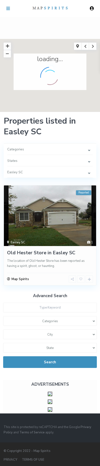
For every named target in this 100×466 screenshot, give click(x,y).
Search (50, 362)
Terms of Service (32, 432)
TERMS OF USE (33, 459)
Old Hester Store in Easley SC (41, 252)
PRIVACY (10, 459)
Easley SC (18, 242)
